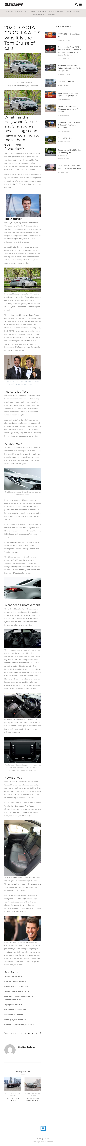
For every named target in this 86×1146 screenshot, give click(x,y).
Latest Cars (19, 82)
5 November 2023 (64, 99)
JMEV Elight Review (66, 81)
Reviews (28, 82)
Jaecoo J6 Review (65, 138)
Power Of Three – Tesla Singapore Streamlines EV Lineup (68, 109)
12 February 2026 (64, 74)
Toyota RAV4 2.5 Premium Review (32, 1099)
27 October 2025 (63, 85)
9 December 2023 (64, 40)
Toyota (13, 1033)
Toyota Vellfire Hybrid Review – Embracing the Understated (69, 152)
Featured (8, 1093)
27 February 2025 (64, 142)
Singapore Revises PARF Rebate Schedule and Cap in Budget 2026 (69, 68)
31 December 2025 (64, 115)
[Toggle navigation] (80, 4)
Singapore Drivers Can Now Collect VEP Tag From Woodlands (69, 125)
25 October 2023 (63, 58)
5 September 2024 (64, 131)
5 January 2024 (63, 159)
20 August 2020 (63, 172)
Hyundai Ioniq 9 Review (13, 1099)
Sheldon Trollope (18, 86)
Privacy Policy (43, 1139)
